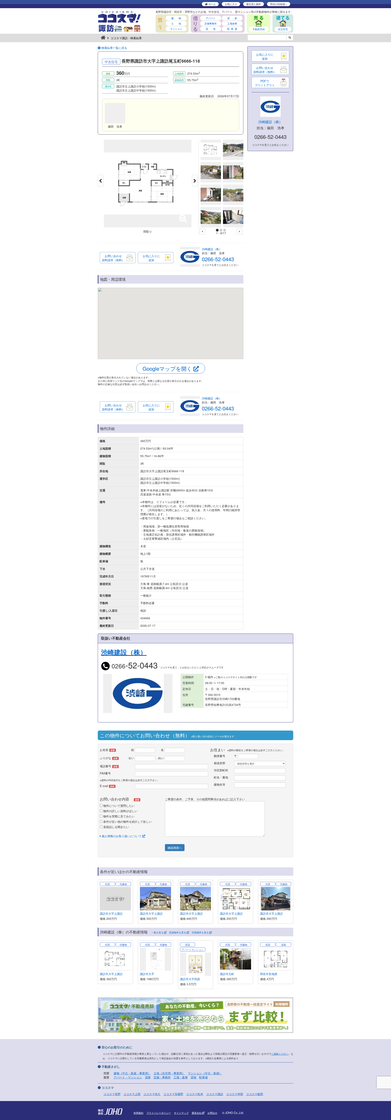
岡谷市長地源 (268, 974)
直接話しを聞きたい (115, 827)
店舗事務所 (210, 23)
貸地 (193, 1077)
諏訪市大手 (147, 974)
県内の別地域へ (278, 4)
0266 (134, 665)
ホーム (212, 4)
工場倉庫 (232, 23)
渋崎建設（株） (212, 249)
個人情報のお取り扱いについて (121, 836)
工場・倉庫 (181, 1077)
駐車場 (203, 1077)
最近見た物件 (253, 4)
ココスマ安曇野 (173, 1094)
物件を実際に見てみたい (118, 816)
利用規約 (138, 1112)
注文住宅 (283, 29)
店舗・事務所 (162, 1077)
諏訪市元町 (227, 974)
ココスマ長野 (112, 1094)
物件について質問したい (118, 806)
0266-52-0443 (218, 259)
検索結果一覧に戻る (114, 48)
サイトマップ (181, 1112)
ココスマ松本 (194, 1094)
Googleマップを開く (168, 368)
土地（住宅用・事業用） (169, 1073)
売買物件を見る (200, 932)
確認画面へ (175, 848)
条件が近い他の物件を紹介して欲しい (127, 821)
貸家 (148, 1077)
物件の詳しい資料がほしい (119, 811)
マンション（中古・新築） (205, 1073)
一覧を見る (157, 932)
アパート (210, 18)
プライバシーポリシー (158, 1112)
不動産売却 (259, 29)
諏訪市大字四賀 (190, 979)
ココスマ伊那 (234, 1094)
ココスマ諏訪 (214, 1094)
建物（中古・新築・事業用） (132, 1073)
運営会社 (197, 1112)
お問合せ (212, 1112)
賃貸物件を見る (178, 932)
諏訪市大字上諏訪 (111, 913)
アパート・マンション (128, 1077)
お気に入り (231, 4)
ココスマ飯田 (254, 1094)
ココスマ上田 (132, 1094)
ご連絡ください (279, 1053)
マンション (176, 28)
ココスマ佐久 (151, 1094)
